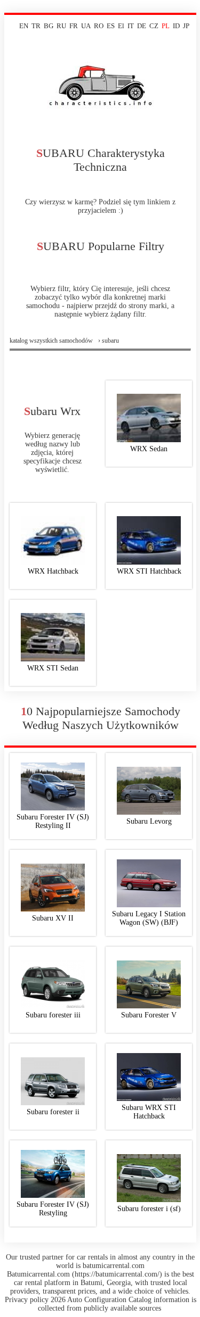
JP (186, 26)
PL (166, 26)
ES (111, 26)
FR (73, 26)
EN (23, 26)
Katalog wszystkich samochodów (51, 340)
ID (176, 26)
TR (36, 26)
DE (141, 26)
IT (130, 26)
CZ (153, 26)
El (121, 26)
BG (48, 26)
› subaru (108, 340)
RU (61, 26)
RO (98, 26)
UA (86, 26)
